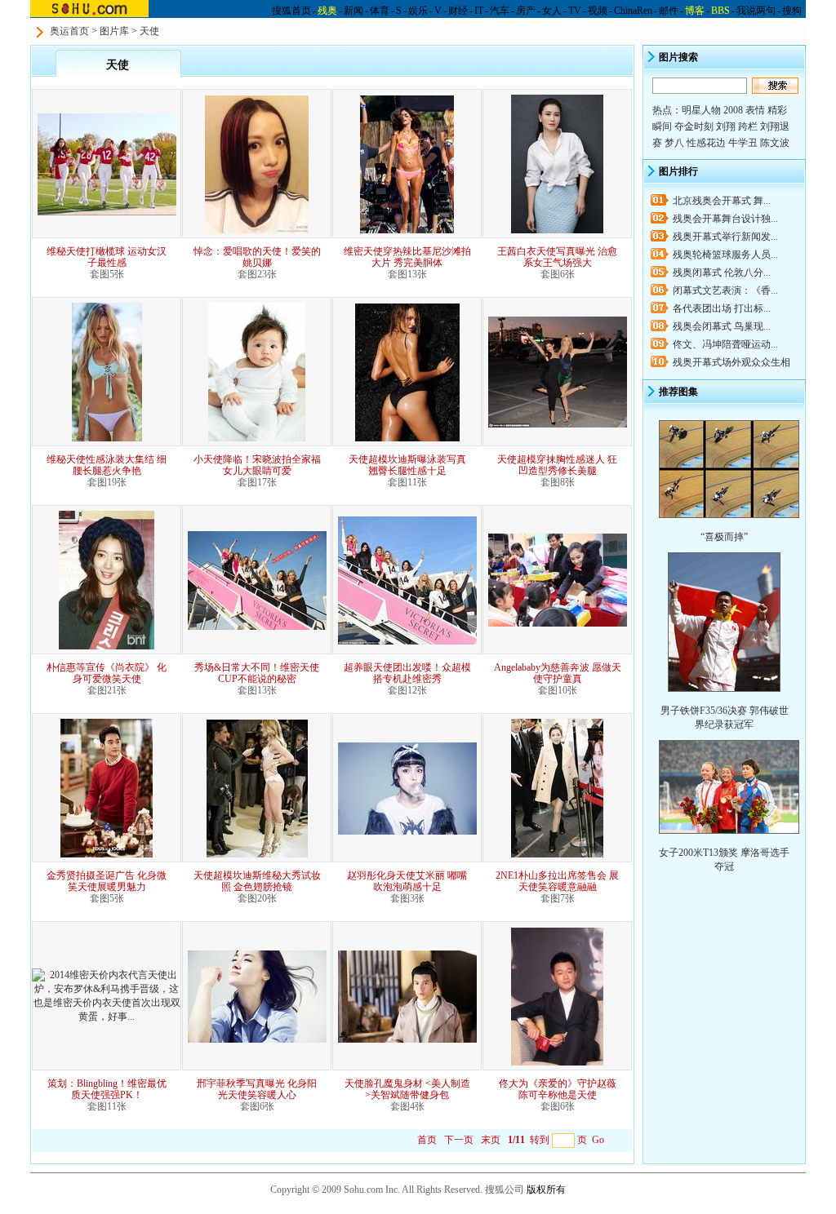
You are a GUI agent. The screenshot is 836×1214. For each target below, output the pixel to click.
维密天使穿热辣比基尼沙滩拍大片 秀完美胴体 (407, 257)
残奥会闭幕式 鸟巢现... (722, 326)
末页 (490, 1139)
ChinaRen (633, 10)
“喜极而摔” (724, 537)
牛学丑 (743, 142)
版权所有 (546, 1189)
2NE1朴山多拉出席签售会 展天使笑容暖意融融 (557, 881)
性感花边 (706, 142)
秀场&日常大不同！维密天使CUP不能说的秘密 (256, 673)
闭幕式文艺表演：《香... (725, 290)
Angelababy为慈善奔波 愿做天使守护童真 (557, 673)
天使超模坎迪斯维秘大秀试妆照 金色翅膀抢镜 (257, 881)
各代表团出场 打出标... (722, 308)
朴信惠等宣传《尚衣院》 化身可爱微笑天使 (107, 673)
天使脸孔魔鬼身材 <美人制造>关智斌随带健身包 (407, 1089)
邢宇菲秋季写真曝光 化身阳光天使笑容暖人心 (257, 1089)
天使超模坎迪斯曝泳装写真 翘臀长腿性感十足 (407, 465)
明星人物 (701, 110)
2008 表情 (744, 110)
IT (478, 10)
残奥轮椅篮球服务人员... (725, 254)
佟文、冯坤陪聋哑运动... (725, 344)
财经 (458, 10)
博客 (695, 10)
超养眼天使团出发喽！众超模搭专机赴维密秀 (407, 673)
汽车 (499, 10)
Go (598, 1139)
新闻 (353, 10)
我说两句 (756, 10)
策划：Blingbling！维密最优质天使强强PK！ (107, 1089)
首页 (427, 1139)
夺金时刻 (694, 126)
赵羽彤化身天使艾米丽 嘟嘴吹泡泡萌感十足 (407, 881)
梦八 (674, 142)
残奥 (327, 10)
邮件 (668, 10)
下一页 (459, 1139)
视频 (597, 10)
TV (574, 10)
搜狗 (792, 10)
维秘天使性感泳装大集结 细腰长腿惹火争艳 (107, 465)
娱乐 (418, 10)
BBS (720, 10)
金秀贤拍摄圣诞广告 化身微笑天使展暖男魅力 (107, 881)
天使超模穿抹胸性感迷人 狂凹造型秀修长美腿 (557, 465)
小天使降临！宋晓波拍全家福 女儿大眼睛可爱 (257, 465)
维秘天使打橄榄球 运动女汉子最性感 (107, 257)
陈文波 (774, 142)
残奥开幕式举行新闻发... (725, 236)
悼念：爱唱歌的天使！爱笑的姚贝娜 (257, 257)
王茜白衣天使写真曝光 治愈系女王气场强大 (557, 257)
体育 (379, 10)
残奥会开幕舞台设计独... (725, 218)
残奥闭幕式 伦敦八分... (722, 272)
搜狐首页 (291, 10)
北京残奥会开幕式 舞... (722, 200)
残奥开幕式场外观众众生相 (731, 362)
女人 (552, 10)
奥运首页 (69, 31)
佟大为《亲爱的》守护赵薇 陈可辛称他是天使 (557, 1089)
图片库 (114, 31)
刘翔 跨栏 (737, 126)
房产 (526, 10)
